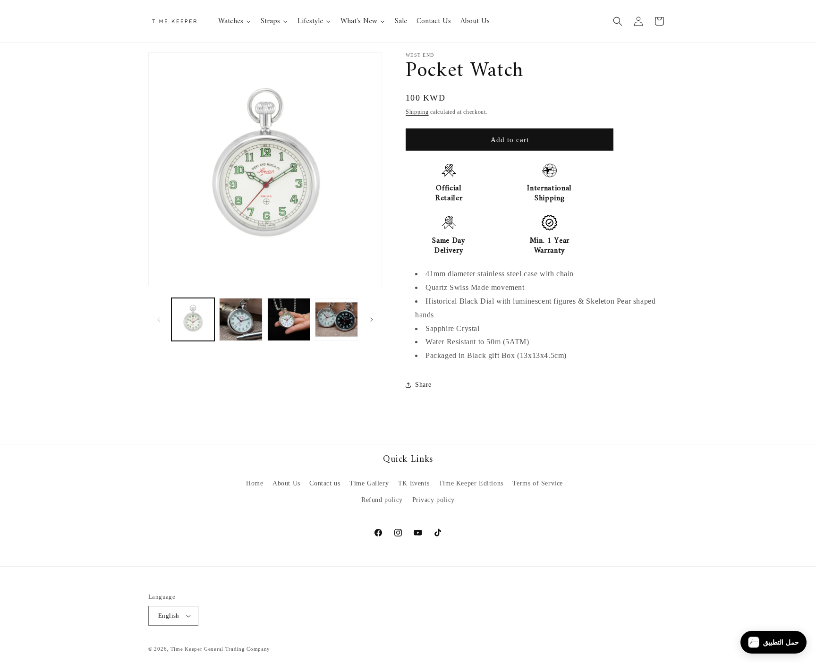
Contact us (324, 483)
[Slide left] (158, 319)
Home (254, 483)
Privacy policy (433, 499)
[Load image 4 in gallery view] (336, 319)
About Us (286, 483)
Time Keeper (186, 649)
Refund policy (382, 499)
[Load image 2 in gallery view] (240, 319)
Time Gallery (369, 483)
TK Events (413, 483)
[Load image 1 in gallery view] (192, 319)
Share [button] (423, 384)
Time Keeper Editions (471, 483)
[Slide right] (371, 319)
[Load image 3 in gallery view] (288, 319)
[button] (617, 21)
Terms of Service (537, 483)
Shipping (417, 112)
